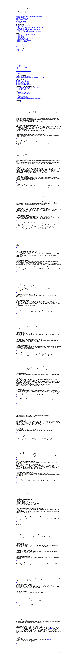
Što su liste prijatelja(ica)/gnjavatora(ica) (23, 76)
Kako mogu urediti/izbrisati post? (22, 35)
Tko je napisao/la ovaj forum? (21, 96)
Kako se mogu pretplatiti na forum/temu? (23, 88)
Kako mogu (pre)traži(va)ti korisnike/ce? (23, 83)
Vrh (16, 123)
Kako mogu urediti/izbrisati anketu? (22, 39)
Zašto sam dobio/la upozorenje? (21, 42)
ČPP (24, 0)
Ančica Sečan (48, 639)
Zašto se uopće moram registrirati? (22, 14)
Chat (22, 0)
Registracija (18, 0)
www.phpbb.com (36, 641)
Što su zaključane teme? (20, 56)
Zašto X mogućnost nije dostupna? (22, 97)
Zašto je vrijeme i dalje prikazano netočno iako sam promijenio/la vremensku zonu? (31, 27)
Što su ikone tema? (19, 57)
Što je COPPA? (19, 20)
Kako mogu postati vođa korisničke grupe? (23, 65)
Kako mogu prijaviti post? (20, 43)
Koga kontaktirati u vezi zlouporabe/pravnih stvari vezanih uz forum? (28, 98)
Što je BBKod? (18, 49)
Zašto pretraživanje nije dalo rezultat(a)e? (23, 81)
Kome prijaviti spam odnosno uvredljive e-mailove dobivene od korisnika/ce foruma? (31, 73)
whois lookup (51, 628)
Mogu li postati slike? (20, 52)
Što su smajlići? (19, 51)
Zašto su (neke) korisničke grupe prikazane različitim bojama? (27, 66)
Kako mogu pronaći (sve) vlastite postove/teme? (24, 84)
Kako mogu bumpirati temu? (21, 46)
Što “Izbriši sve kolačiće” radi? (21, 22)
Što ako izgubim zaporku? (20, 17)
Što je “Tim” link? (19, 68)
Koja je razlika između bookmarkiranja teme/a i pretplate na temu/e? (28, 87)
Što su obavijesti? (19, 54)
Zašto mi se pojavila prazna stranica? (22, 82)
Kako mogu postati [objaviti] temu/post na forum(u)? (25, 34)
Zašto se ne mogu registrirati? (21, 21)
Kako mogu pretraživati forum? (21, 80)
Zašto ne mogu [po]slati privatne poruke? (23, 71)
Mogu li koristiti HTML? (20, 50)
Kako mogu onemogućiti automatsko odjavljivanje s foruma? (27, 15)
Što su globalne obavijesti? (20, 53)
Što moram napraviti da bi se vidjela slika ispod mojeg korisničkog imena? (29, 29)
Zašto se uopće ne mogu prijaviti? (22, 18)
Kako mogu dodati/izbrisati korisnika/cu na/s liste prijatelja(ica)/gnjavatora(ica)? (30, 77)
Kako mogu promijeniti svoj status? (22, 30)
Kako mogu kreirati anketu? (21, 37)
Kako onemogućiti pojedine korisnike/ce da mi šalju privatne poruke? (28, 72)
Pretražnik (27, 0)
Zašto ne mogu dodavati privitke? (22, 41)
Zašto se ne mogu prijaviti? (21, 13)
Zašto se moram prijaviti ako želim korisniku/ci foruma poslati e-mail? (28, 31)
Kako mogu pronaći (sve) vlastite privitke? (23, 93)
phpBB (21, 653)
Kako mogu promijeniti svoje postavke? (23, 25)
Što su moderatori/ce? (20, 61)
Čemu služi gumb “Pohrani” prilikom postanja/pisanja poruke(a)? (27, 44)
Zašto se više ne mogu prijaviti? (21, 19)
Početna (17, 6)
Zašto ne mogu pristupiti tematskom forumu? (24, 40)
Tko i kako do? (18, 101)
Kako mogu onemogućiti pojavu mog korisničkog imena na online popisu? (29, 16)
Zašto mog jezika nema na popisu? (22, 28)
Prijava (31, 0)
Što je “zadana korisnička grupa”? (22, 67)
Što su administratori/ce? (20, 60)
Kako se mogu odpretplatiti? (21, 89)
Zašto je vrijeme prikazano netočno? (22, 26)
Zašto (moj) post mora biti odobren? (22, 45)
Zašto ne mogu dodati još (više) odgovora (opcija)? (25, 38)
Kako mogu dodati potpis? (20, 36)
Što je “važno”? (19, 55)
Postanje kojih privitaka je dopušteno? (22, 92)
